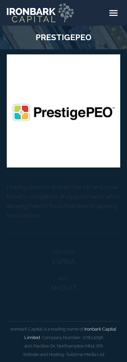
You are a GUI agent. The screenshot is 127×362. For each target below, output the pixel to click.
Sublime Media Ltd (85, 354)
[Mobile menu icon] (113, 13)
